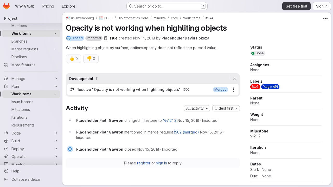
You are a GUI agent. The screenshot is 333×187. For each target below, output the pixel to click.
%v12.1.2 (169, 120)
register (143, 163)
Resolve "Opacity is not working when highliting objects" (128, 89)
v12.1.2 (255, 136)
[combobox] (197, 108)
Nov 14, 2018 (144, 38)
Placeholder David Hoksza (185, 38)
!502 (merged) (186, 132)
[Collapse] (234, 79)
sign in (161, 163)
